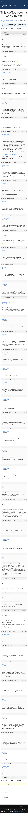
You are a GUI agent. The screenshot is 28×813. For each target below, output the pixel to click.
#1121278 (25, 230)
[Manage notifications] (24, 810)
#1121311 (25, 749)
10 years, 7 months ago (6, 25)
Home (2, 20)
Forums (5, 20)
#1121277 (25, 215)
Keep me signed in (8, 797)
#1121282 (25, 281)
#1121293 (24, 428)
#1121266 (25, 51)
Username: (4, 788)
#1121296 (25, 482)
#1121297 (25, 499)
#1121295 (25, 465)
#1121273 (24, 131)
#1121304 (24, 631)
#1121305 (24, 645)
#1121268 (25, 83)
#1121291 (25, 395)
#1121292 (25, 412)
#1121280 (24, 264)
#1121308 (24, 695)
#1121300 (24, 553)
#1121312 (25, 763)
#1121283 (24, 297)
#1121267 (25, 69)
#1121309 (24, 714)
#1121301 (24, 578)
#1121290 (24, 379)
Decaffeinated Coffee (12, 20)
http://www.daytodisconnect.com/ (11, 154)
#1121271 (25, 99)
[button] (1, 1)
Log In (4, 800)
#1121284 (24, 315)
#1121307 (24, 680)
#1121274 (25, 162)
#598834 (25, 34)
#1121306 (24, 661)
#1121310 (24, 732)
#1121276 (25, 198)
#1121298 (25, 520)
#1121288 (25, 349)
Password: (4, 792)
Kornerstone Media (19, 811)
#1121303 (24, 610)
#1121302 (24, 592)
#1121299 (25, 536)
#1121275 (25, 180)
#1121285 (25, 331)
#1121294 (24, 447)
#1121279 (25, 247)
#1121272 (25, 117)
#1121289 (25, 365)
